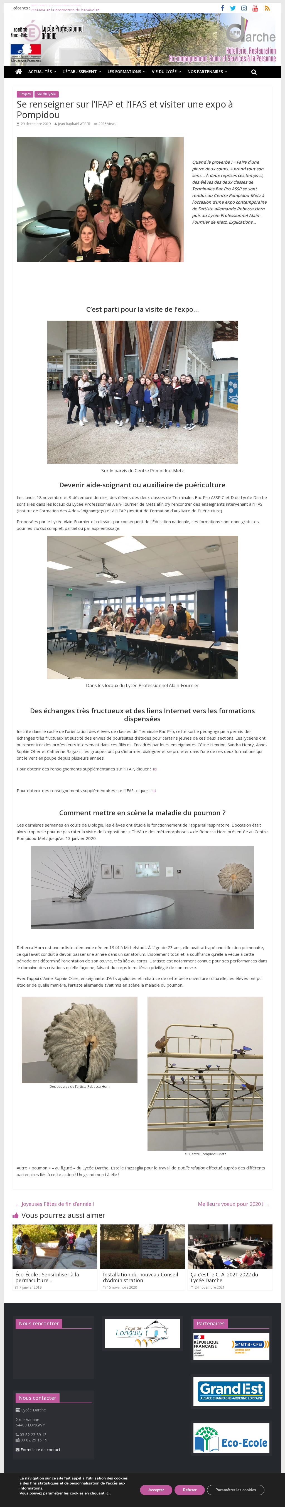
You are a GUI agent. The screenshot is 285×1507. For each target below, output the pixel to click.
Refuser (189, 1490)
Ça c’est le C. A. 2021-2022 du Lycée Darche (224, 1277)
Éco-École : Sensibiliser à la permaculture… (47, 1277)
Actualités (40, 71)
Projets (25, 94)
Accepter (156, 1490)
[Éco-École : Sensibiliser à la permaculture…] (55, 1228)
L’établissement (80, 71)
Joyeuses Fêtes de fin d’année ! (54, 1204)
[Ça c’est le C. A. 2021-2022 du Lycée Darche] (230, 1228)
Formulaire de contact (40, 1449)
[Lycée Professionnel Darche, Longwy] (142, 17)
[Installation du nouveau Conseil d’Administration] (142, 1228)
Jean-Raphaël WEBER (74, 123)
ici (155, 769)
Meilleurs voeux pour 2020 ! (234, 1204)
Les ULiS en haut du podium (56, 8)
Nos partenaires (205, 71)
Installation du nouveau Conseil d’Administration (140, 1277)
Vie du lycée (164, 71)
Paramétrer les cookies (235, 1490)
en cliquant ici (97, 1493)
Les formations (124, 71)
